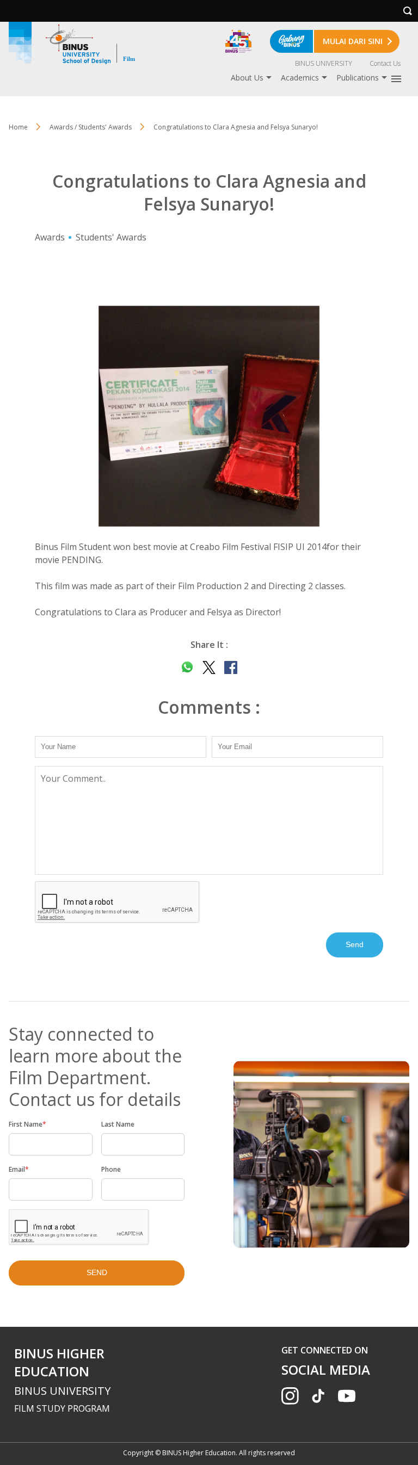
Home (18, 127)
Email (19, 1169)
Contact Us (385, 63)
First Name (27, 1124)
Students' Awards (111, 237)
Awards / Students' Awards (91, 127)
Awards (50, 237)
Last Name (117, 1124)
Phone (111, 1169)
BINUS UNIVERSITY (323, 63)
